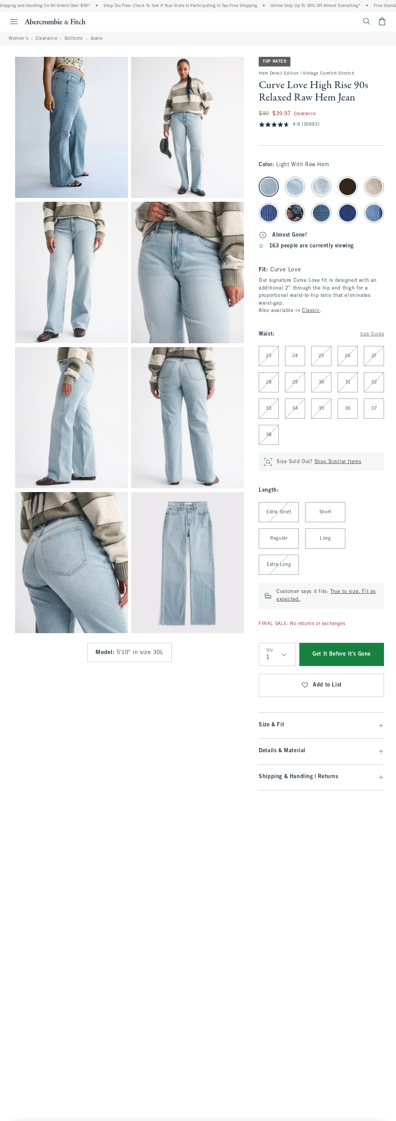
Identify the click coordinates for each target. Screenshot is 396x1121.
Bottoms (74, 38)
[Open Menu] (10, 21)
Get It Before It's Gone (341, 654)
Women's (18, 38)
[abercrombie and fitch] (55, 21)
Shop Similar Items (338, 462)
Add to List (327, 685)
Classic (311, 310)
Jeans (96, 38)
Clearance (46, 38)
